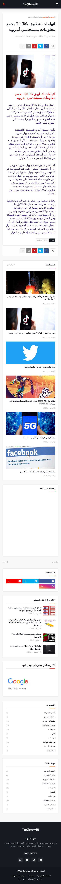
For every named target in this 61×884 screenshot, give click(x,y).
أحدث (54, 562)
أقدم (6, 562)
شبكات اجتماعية (34, 17)
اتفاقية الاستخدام (35, 879)
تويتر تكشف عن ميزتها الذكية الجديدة (40, 367)
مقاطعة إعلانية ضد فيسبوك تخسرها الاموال (37, 471)
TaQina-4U (30, 4)
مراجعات (30, 737)
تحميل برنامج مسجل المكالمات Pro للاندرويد (26, 635)
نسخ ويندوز (30, 750)
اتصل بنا (22, 879)
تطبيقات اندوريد (30, 721)
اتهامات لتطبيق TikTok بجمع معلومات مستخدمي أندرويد (31, 333)
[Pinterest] (34, 46)
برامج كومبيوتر (30, 716)
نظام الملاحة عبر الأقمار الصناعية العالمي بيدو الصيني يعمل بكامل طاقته (31, 298)
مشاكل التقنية (30, 746)
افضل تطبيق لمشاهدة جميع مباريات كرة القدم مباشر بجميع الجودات (24, 609)
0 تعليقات (18, 36)
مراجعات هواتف (30, 742)
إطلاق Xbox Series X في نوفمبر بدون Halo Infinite (25, 647)
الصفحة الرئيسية (48, 17)
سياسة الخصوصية (17, 875)
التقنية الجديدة (30, 712)
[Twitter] (40, 46)
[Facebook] (46, 46)
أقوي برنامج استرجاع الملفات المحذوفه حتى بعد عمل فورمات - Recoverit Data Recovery (25, 622)
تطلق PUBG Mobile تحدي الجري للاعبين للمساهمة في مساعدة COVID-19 (32, 402)
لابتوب (30, 733)
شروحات (30, 729)
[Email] (28, 46)
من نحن (31, 875)
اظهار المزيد (10, 264)
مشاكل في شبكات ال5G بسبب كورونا (39, 437)
